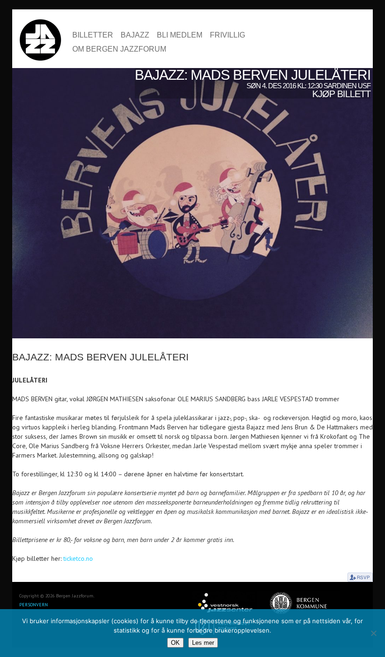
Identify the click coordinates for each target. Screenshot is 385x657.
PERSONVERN (33, 605)
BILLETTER (92, 35)
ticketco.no (78, 558)
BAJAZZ (135, 35)
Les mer (203, 642)
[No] (373, 633)
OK (175, 642)
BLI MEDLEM (179, 35)
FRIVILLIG (227, 35)
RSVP (360, 577)
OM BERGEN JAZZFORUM (119, 49)
